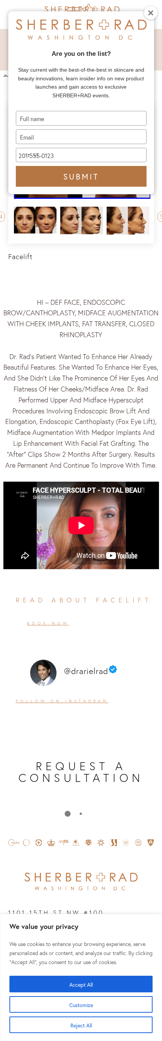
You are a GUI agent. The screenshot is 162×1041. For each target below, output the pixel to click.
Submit (81, 176)
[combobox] (27, 155)
